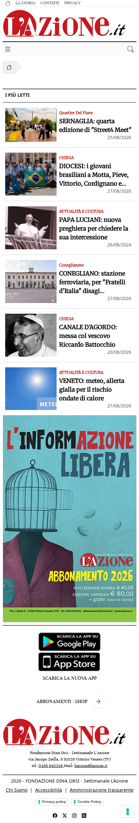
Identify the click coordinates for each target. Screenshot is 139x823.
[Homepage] (9, 67)
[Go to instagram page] (74, 815)
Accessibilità (48, 790)
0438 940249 (51, 765)
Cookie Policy (89, 801)
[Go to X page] (65, 815)
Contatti (49, 2)
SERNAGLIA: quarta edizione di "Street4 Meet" (95, 125)
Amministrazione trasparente (102, 790)
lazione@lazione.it (90, 765)
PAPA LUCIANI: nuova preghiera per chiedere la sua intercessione (93, 228)
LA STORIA (25, 2)
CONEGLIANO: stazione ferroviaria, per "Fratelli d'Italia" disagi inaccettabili (92, 282)
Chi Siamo (16, 790)
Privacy (72, 2)
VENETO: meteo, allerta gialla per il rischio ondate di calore (91, 389)
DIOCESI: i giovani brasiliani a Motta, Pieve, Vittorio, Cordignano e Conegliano (94, 175)
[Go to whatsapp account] (84, 815)
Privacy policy (54, 801)
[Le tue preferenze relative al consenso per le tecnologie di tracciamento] (128, 812)
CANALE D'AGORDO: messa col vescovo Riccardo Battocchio (88, 335)
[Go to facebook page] (55, 815)
